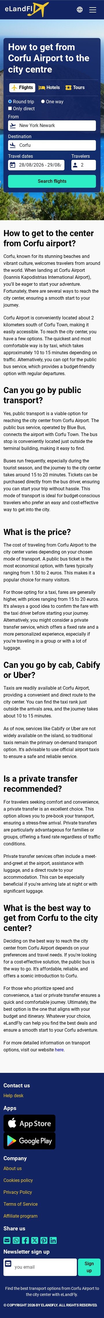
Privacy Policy (17, 1192)
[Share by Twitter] (34, 1244)
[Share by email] (6, 1244)
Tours (79, 87)
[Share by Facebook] (25, 1244)
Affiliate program (20, 1216)
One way (54, 101)
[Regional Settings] (80, 10)
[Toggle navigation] (93, 9)
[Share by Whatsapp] (16, 1244)
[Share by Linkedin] (53, 1244)
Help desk (13, 1095)
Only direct (23, 108)
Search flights (52, 181)
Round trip (23, 101)
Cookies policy (18, 1180)
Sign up (89, 1267)
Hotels (53, 87)
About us (12, 1168)
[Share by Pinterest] (43, 1244)
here (59, 1050)
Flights (26, 87)
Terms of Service (20, 1204)
